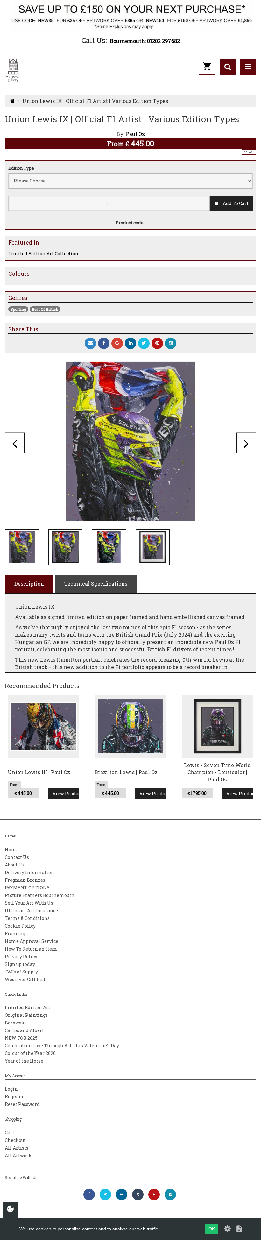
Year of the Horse (24, 1061)
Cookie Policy (20, 926)
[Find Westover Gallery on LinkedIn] (121, 1194)
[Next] (246, 442)
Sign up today (20, 964)
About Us (15, 865)
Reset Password (22, 1104)
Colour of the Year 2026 (30, 1053)
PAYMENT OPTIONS (27, 888)
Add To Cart (233, 203)
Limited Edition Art (27, 1007)
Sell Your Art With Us (29, 903)
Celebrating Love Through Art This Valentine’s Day (62, 1046)
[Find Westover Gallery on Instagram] (170, 1194)
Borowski (15, 1023)
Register (14, 1097)
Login (11, 1089)
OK (211, 1228)
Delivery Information (29, 872)
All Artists (16, 1148)
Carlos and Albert (24, 1030)
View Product (66, 793)
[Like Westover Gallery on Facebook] (89, 1194)
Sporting (18, 309)
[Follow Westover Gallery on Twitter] (105, 1194)
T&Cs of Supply (21, 972)
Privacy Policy (21, 956)
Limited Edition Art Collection (43, 254)
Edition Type (21, 168)
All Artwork (18, 1155)
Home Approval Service (31, 941)
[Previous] (15, 442)
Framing (15, 933)
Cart (9, 1133)
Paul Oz (135, 134)
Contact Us (17, 857)
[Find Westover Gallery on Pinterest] (154, 1194)
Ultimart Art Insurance (31, 911)
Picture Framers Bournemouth (39, 895)
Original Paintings (26, 1015)
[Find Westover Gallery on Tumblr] (138, 1194)
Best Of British (45, 309)
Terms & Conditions (27, 918)
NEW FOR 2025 (21, 1038)
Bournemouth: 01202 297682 (145, 41)
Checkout (15, 1140)
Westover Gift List (25, 979)
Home (12, 849)
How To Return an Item (31, 949)
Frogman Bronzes (25, 880)
